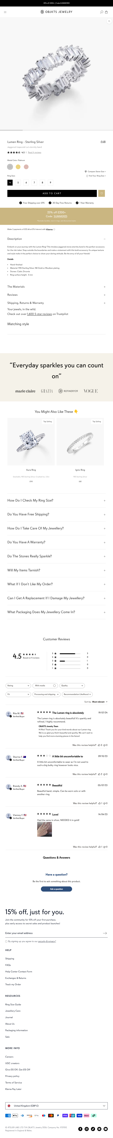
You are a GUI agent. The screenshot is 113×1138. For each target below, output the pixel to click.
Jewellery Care (12, 1010)
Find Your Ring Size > (97, 176)
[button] (101, 193)
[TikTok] (93, 1129)
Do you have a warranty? (26, 542)
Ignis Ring (80, 469)
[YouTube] (106, 1129)
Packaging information (16, 1030)
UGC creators (12, 1063)
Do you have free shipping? (28, 514)
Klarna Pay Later (13, 1089)
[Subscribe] (105, 933)
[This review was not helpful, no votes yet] (104, 745)
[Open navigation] (5, 12)
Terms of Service (13, 1082)
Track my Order (13, 984)
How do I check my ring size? (30, 500)
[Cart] (106, 12)
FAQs (8, 965)
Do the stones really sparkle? (29, 556)
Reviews (12, 295)
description (14, 239)
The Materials (16, 286)
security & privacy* (47, 941)
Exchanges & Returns (15, 978)
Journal (9, 1017)
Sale (7, 1036)
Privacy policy (12, 1076)
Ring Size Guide (13, 1004)
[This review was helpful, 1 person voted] (100, 803)
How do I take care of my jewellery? (35, 528)
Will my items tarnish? (23, 570)
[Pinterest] (99, 1129)
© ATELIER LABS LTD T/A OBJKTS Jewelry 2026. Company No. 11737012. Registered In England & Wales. (36, 1129)
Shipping (9, 958)
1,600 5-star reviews (39, 314)
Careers (9, 1056)
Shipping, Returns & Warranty (25, 303)
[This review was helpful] (99, 774)
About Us (10, 1023)
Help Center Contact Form (18, 971)
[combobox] (18, 685)
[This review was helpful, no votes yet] (99, 745)
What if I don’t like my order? (30, 584)
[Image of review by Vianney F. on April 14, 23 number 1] (44, 829)
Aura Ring (31, 469)
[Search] (101, 12)
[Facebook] (80, 1129)
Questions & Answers (56, 857)
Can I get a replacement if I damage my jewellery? (45, 598)
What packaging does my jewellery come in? (41, 612)
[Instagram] (87, 1129)
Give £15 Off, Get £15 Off (17, 1069)
